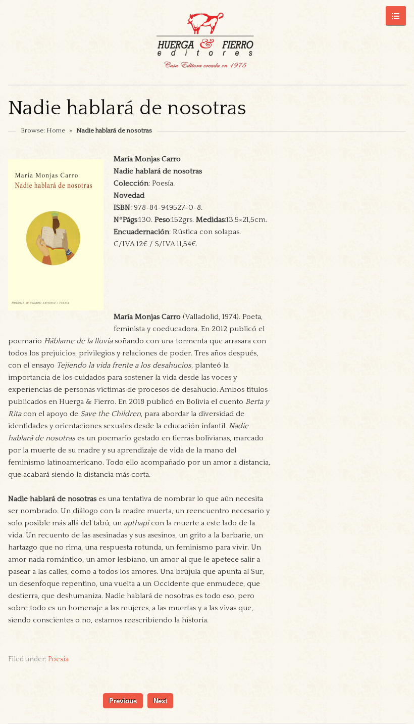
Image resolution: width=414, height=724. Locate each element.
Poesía (58, 659)
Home (55, 130)
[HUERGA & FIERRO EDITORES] (207, 42)
